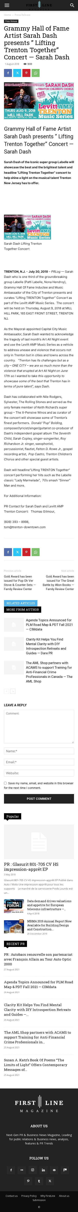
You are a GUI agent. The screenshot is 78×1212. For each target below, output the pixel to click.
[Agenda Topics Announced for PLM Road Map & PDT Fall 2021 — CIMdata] (14, 625)
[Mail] (54, 1170)
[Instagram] (33, 1170)
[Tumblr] (39, 1181)
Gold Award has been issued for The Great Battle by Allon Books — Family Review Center (58, 583)
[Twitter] (17, 73)
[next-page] (12, 691)
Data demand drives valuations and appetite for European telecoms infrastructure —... (49, 905)
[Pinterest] (26, 73)
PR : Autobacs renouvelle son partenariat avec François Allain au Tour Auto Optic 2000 (38, 959)
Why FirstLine (47, 1196)
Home (7, 15)
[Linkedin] (43, 1170)
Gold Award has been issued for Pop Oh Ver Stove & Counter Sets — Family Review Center (20, 583)
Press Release (22, 15)
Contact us (12, 1196)
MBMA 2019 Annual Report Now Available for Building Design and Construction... (49, 925)
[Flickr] (22, 1170)
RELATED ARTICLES (20, 603)
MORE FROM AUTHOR (22, 609)
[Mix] (65, 1170)
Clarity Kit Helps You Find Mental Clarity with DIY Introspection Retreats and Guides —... (37, 1010)
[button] (6, 5)
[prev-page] (6, 691)
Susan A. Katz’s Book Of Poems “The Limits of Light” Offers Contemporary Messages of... (35, 1065)
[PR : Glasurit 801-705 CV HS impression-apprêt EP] (39, 842)
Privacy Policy (29, 1196)
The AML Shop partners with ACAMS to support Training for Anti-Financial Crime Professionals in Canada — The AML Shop (49, 672)
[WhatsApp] (36, 73)
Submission (39, 1200)
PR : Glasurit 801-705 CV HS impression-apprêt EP (31, 866)
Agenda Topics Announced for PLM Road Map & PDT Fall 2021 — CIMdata (49, 624)
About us (64, 1196)
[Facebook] (8, 73)
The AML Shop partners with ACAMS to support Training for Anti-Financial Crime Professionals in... (37, 1037)
